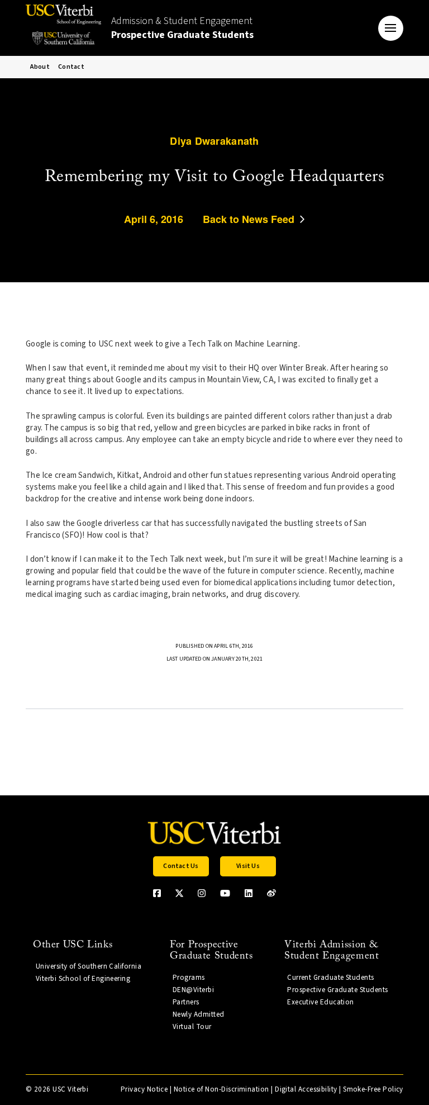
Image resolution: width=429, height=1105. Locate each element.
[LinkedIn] (248, 893)
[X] (179, 893)
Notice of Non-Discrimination (221, 1089)
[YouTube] (225, 893)
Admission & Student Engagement (182, 28)
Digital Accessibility (306, 1089)
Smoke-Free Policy (373, 1089)
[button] (390, 28)
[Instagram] (201, 893)
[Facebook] (157, 893)
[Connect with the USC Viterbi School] (271, 893)
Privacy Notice (144, 1089)
